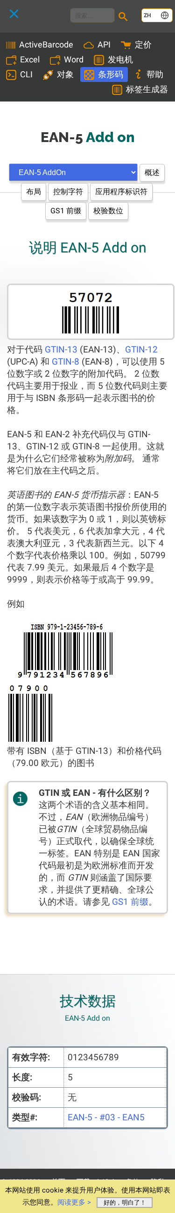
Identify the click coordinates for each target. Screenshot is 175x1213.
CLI (26, 74)
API (104, 44)
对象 (65, 74)
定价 (143, 44)
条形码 (110, 74)
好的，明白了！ (125, 1202)
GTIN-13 (61, 349)
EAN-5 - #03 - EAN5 (106, 1117)
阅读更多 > (74, 1202)
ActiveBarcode (46, 44)
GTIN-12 (141, 349)
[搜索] (124, 18)
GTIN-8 (65, 361)
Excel (30, 59)
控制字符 (68, 191)
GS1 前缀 (65, 210)
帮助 (155, 74)
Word (74, 59)
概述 (152, 172)
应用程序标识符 (121, 191)
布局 (33, 191)
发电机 (120, 59)
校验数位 (108, 210)
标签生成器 (147, 89)
